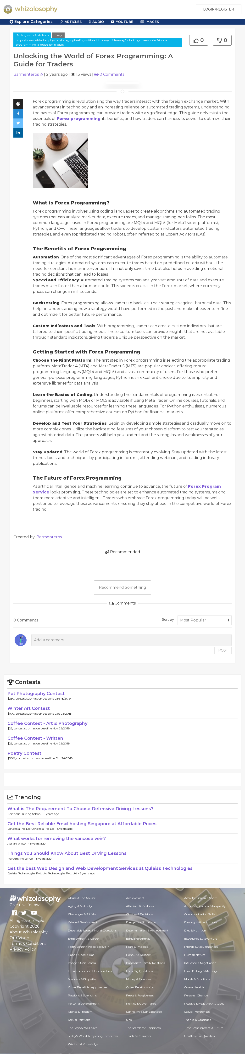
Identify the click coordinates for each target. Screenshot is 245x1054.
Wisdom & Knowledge (83, 1044)
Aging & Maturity (80, 906)
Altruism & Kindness (140, 906)
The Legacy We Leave (82, 1028)
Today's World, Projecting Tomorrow (93, 1036)
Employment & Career (83, 938)
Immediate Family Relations (145, 963)
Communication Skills (199, 914)
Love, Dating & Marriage (201, 971)
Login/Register (218, 9)
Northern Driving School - (25, 814)
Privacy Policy (23, 949)
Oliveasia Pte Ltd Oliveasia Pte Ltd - (32, 828)
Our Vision (19, 938)
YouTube (124, 22)
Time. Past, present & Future (203, 1028)
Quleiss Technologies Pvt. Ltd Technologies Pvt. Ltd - (43, 873)
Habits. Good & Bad (81, 955)
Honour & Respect (138, 955)
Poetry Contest (24, 753)
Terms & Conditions (28, 943)
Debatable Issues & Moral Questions (92, 930)
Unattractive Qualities (199, 1036)
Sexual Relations (79, 1020)
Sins (129, 1020)
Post (223, 650)
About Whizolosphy (29, 932)
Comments (112, 74)
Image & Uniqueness (82, 963)
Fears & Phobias (137, 946)
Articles (73, 22)
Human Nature (194, 955)
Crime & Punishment (82, 922)
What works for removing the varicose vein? (56, 838)
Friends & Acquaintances (201, 946)
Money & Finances (138, 979)
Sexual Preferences (197, 1011)
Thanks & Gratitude (197, 1020)
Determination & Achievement (147, 930)
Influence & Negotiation (200, 963)
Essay (58, 35)
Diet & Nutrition (195, 930)
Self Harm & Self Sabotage (144, 1011)
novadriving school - (21, 858)
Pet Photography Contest (36, 693)
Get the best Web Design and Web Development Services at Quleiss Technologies (100, 868)
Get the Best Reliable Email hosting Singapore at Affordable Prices (81, 823)
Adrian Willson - (18, 843)
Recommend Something (122, 587)
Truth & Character (138, 1036)
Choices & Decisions (139, 914)
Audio (98, 22)
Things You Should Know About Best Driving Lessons (67, 853)
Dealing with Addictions (32, 35)
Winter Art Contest (28, 708)
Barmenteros (26, 74)
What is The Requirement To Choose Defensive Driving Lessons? (80, 808)
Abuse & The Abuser (81, 898)
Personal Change (196, 995)
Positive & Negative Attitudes (204, 1003)
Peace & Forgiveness (140, 995)
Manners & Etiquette (82, 979)
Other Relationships (140, 987)
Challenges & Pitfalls (82, 914)
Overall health (194, 987)
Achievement (135, 898)
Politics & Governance (141, 1003)
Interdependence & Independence (90, 971)
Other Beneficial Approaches (87, 987)
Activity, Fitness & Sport (200, 898)
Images (152, 22)
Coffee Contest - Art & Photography (47, 723)
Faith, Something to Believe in (88, 946)
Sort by (168, 619)
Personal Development (84, 1003)
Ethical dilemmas (138, 938)
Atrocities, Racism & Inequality (205, 906)
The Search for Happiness (143, 1028)
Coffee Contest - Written (35, 738)
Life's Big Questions (139, 971)
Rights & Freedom (80, 1011)
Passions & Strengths (82, 995)
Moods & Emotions (197, 979)
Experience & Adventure (200, 938)
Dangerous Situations (141, 922)
